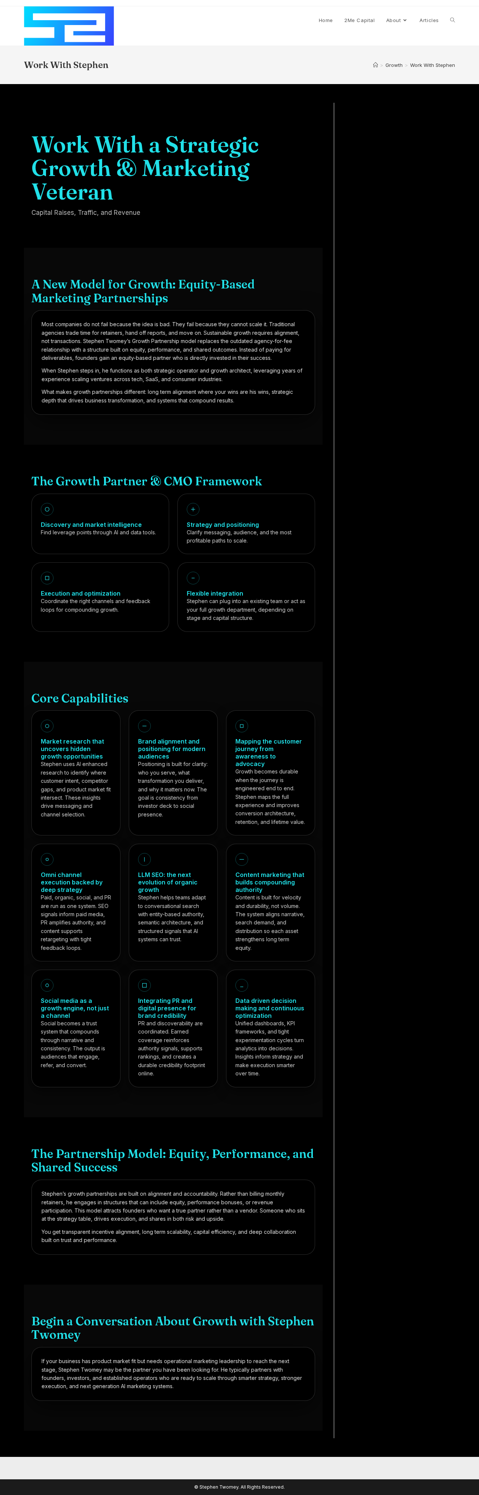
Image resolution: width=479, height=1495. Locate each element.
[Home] (375, 65)
